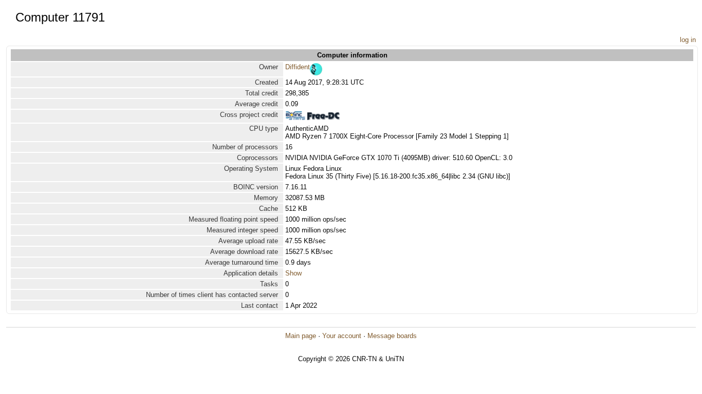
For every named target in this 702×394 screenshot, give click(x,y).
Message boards (392, 336)
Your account (341, 336)
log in (688, 40)
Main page (300, 336)
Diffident (297, 67)
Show (293, 273)
